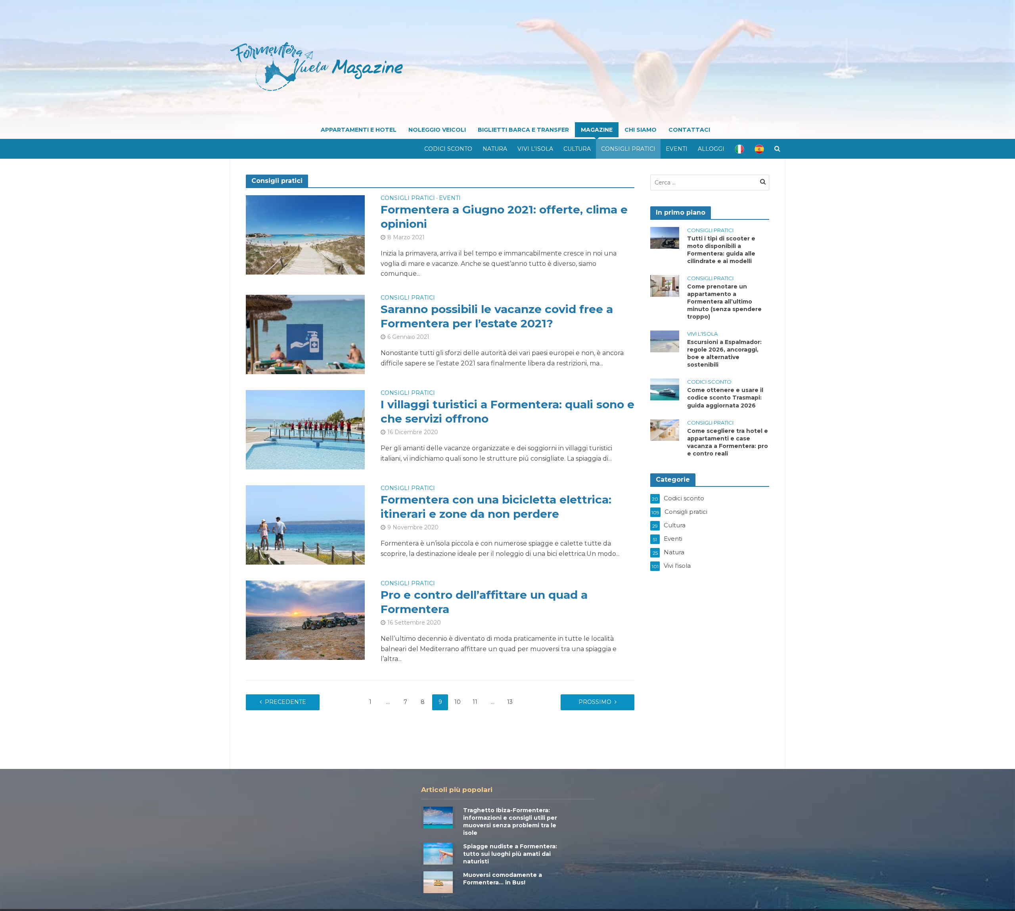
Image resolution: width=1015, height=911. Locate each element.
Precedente (285, 701)
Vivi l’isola (535, 148)
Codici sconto (448, 148)
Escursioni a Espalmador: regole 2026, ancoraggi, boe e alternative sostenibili (724, 353)
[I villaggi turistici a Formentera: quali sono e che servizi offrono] (305, 429)
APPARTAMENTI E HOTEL (358, 129)
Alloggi (711, 148)
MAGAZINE (597, 129)
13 (510, 701)
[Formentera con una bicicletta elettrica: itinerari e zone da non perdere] (305, 524)
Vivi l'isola (702, 334)
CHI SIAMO (640, 129)
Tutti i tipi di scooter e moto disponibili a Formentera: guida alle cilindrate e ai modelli (721, 250)
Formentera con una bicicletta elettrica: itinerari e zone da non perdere (496, 507)
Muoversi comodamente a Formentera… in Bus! (502, 878)
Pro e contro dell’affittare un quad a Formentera (484, 602)
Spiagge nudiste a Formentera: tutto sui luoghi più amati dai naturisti (510, 854)
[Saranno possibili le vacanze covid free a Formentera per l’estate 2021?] (305, 334)
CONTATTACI (689, 129)
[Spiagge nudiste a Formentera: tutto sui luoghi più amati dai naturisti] (438, 853)
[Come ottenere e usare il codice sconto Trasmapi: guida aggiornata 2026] (664, 389)
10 (457, 701)
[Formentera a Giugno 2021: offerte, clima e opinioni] (305, 234)
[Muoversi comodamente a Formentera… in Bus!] (438, 881)
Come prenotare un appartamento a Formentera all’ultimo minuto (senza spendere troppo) (724, 301)
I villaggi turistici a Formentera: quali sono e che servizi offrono (507, 411)
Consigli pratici (628, 148)
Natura (495, 148)
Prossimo (594, 701)
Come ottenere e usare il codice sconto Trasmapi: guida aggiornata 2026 (725, 397)
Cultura (577, 148)
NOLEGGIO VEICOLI (437, 129)
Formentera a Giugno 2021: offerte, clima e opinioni (504, 217)
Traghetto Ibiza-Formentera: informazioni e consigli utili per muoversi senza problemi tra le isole (510, 821)
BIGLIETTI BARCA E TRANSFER (523, 129)
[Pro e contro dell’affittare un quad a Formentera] (305, 619)
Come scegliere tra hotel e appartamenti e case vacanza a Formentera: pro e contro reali (727, 442)
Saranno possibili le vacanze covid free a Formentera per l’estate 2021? (497, 316)
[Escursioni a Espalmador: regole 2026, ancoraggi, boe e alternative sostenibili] (664, 341)
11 (475, 701)
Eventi (677, 148)
